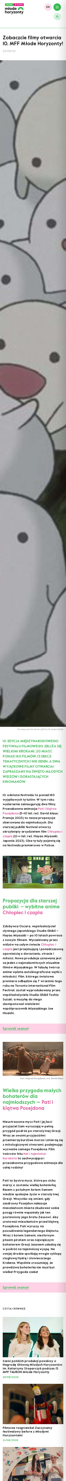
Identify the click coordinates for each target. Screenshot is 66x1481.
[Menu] (57, 7)
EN (48, 7)
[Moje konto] (57, 16)
